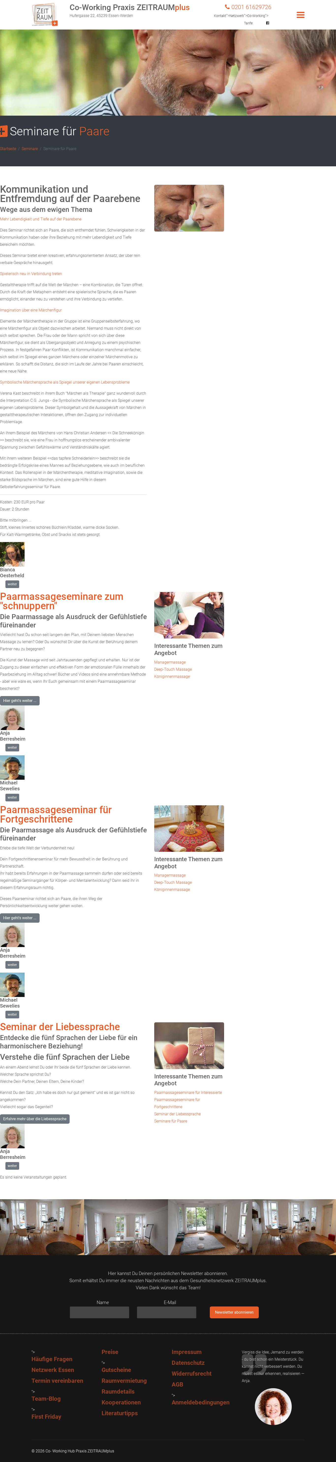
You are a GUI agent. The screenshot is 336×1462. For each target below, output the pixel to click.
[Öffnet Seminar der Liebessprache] (189, 1045)
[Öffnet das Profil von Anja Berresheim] (12, 717)
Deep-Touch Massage (173, 669)
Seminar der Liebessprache (177, 1114)
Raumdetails (118, 1391)
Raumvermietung (124, 1380)
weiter (12, 584)
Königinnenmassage (172, 676)
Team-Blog (46, 1398)
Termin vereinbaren (57, 1380)
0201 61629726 (251, 7)
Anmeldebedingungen (200, 1402)
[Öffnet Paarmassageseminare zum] (189, 615)
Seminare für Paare (170, 1121)
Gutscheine (116, 1370)
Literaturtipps (120, 1413)
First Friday (46, 1416)
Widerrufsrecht (192, 1373)
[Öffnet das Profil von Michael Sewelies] (12, 767)
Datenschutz (188, 1362)
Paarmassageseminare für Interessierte (188, 1092)
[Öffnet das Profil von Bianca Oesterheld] (12, 554)
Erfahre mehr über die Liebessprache (34, 1119)
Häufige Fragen (51, 1359)
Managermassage (170, 662)
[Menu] (301, 15)
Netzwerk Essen (52, 1370)
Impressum (187, 1352)
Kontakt (220, 16)
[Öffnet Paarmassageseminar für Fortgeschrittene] (189, 828)
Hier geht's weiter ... (19, 700)
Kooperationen (121, 1402)
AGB (177, 1384)
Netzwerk (236, 16)
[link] (12, 584)
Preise (110, 1352)
